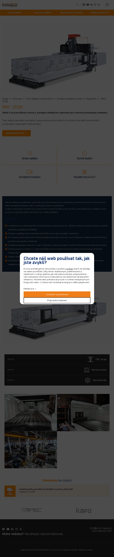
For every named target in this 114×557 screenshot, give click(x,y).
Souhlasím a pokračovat (57, 294)
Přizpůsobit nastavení (57, 300)
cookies (69, 269)
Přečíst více (29, 289)
